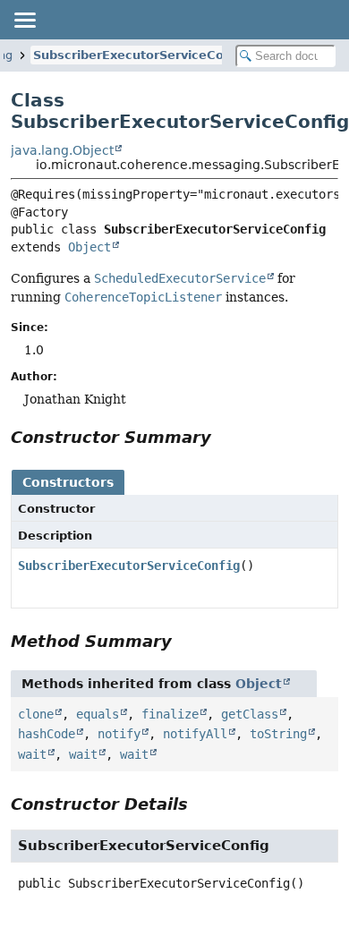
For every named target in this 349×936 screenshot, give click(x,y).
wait (32, 754)
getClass (249, 714)
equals (97, 714)
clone (36, 714)
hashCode (46, 734)
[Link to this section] (224, 437)
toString (278, 734)
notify (119, 734)
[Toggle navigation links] (24, 19)
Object (89, 247)
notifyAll (195, 734)
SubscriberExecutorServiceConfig (141, 55)
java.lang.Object (62, 150)
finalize (170, 714)
